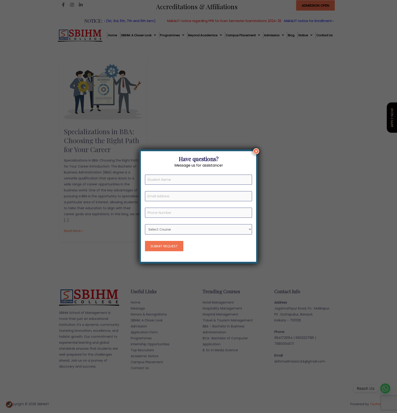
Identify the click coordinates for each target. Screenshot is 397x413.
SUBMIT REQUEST (164, 246)
